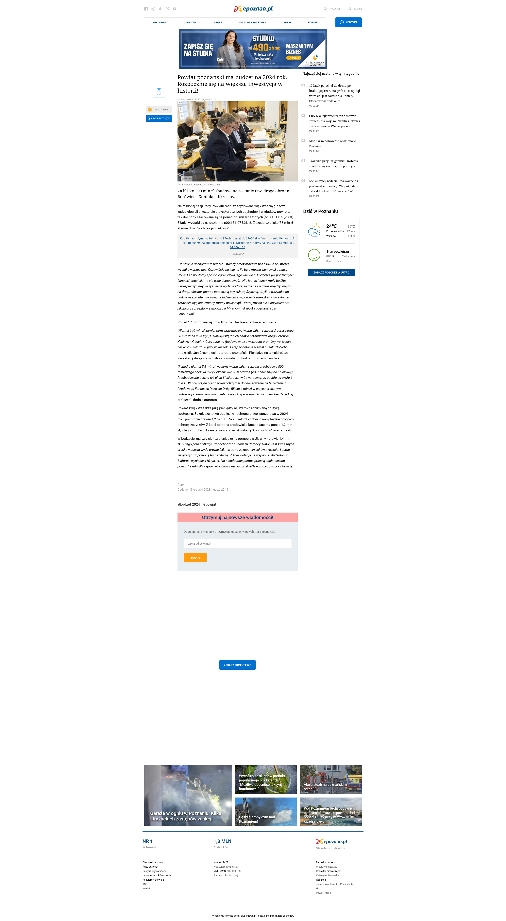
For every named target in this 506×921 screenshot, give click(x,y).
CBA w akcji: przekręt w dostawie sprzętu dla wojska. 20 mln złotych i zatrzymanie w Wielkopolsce (334, 121)
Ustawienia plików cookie (157, 875)
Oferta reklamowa (153, 862)
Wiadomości (161, 22)
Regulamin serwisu (153, 879)
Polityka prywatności (154, 871)
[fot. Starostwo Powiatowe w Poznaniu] (237, 141)
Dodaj (195, 557)
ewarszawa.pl (248, 915)
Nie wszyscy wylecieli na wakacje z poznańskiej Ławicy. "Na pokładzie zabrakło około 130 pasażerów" (334, 186)
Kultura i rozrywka (252, 22)
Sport (218, 22)
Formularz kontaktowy (225, 875)
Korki (287, 22)
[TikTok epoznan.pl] (160, 8)
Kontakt (351, 22)
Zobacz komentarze (237, 665)
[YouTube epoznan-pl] (174, 8)
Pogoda (191, 22)
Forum (312, 22)
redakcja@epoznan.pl (225, 866)
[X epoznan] (167, 8)
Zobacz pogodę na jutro (331, 272)
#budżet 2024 (189, 504)
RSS (145, 884)
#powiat (209, 504)
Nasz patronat (150, 866)
